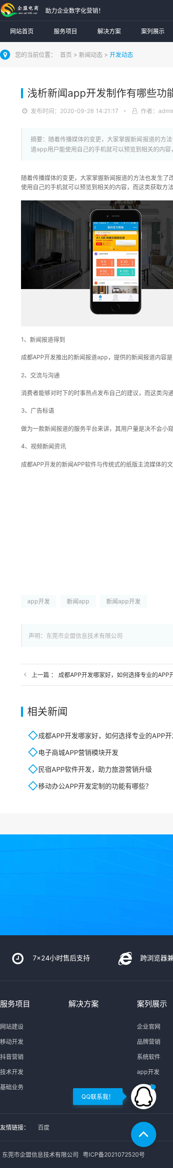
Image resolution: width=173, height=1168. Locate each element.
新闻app (78, 601)
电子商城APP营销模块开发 (78, 752)
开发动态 (121, 54)
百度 (44, 1127)
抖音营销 (12, 1056)
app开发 (38, 601)
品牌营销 (148, 1041)
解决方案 (109, 30)
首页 (66, 54)
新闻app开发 (123, 601)
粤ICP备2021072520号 (114, 1154)
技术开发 (12, 1071)
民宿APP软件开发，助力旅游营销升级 (95, 769)
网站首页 (22, 30)
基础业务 (12, 1086)
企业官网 (148, 1026)
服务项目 (65, 30)
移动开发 (12, 1041)
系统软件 (148, 1056)
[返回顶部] (143, 1134)
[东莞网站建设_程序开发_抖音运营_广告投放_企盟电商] (20, 10)
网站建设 (12, 1026)
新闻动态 (90, 54)
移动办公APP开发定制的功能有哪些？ (95, 786)
